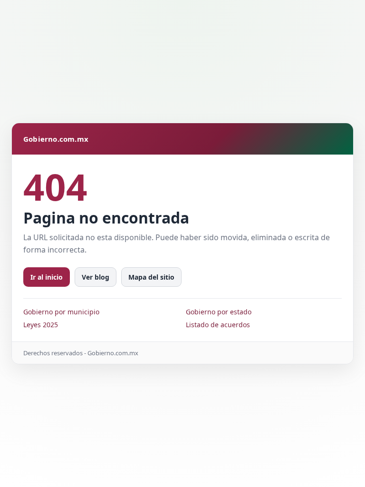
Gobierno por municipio (61, 311)
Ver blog (95, 277)
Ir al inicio (46, 277)
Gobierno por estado (218, 311)
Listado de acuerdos (218, 324)
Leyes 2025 (40, 324)
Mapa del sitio (151, 277)
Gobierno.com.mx (55, 139)
